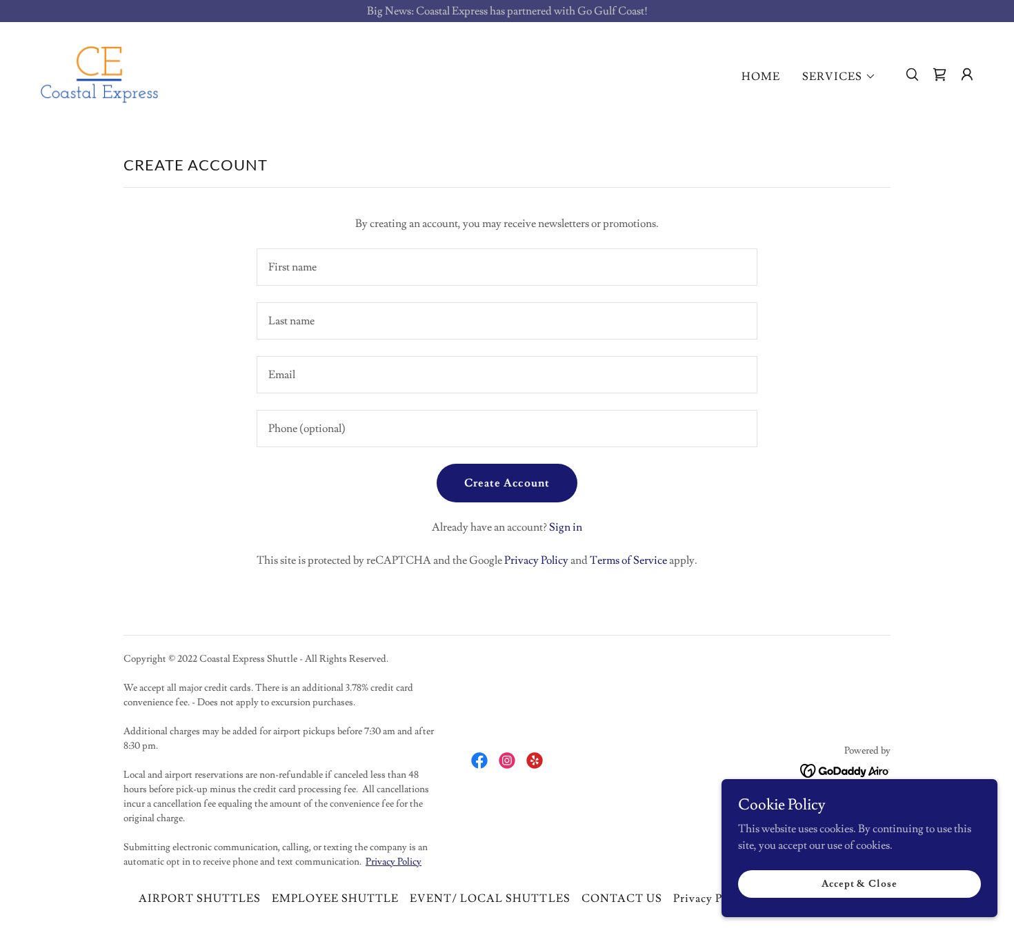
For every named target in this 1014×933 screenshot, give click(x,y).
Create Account (506, 483)
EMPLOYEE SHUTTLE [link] (335, 898)
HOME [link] (761, 77)
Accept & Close (859, 883)
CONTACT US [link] (621, 898)
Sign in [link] (565, 527)
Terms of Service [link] (628, 560)
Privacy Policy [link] (536, 560)
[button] (839, 76)
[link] (99, 72)
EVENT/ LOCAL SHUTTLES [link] (490, 898)
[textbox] (507, 267)
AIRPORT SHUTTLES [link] (200, 898)
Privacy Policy (393, 862)
